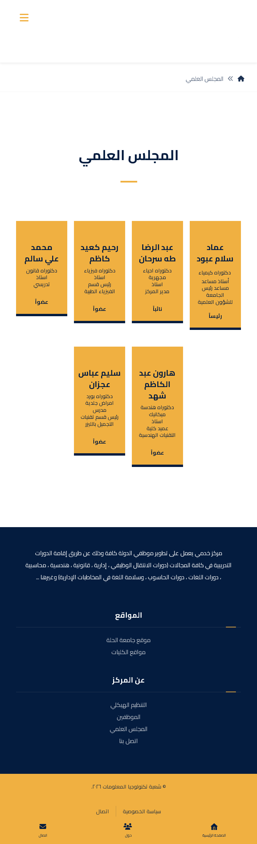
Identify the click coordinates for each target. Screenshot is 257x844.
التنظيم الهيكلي (128, 704)
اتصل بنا (128, 740)
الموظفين (129, 716)
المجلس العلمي (129, 728)
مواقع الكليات (128, 651)
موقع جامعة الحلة (128, 639)
